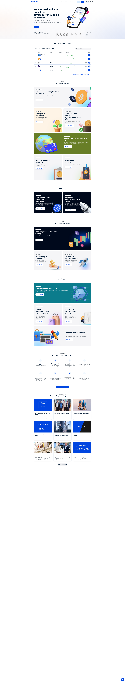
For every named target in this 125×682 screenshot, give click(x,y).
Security (62, 1)
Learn (47, 1)
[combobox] (83, 49)
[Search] (93, 2)
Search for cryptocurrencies (79, 46)
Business (57, 1)
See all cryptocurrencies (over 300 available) (81, 74)
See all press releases (62, 464)
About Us (71, 1)
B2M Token (67, 1)
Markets (42, 1)
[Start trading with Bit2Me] (77, 18)
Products (51, 1)
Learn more (68, 339)
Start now (36, 27)
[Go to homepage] (34, 2)
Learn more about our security (62, 386)
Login (79, 1)
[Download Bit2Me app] (87, 2)
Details (86, 58)
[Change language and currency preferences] (90, 2)
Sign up (82, 1)
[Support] (122, 679)
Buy (89, 58)
